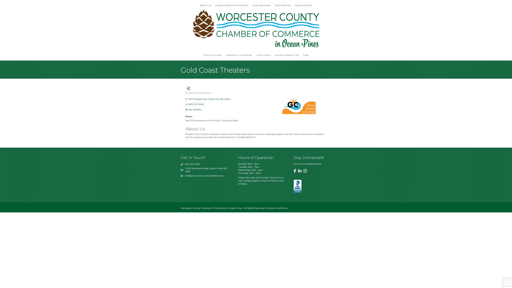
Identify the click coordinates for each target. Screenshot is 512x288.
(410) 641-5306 (192, 164)
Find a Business (261, 5)
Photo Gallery (213, 55)
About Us (205, 5)
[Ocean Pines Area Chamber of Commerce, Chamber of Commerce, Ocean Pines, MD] (298, 187)
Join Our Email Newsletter (308, 164)
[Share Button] (188, 88)
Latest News (263, 55)
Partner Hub (283, 5)
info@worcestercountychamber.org (204, 176)
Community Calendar (239, 55)
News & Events (303, 5)
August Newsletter (287, 55)
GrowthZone (281, 208)
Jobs (306, 55)
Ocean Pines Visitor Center (231, 5)
